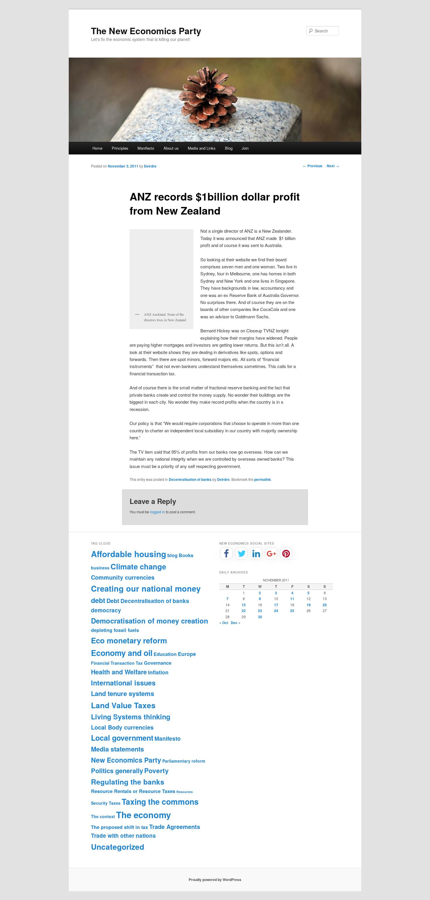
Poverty (156, 770)
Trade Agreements (174, 827)
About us (171, 148)
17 (276, 604)
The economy (143, 815)
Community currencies (122, 577)
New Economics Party (126, 760)
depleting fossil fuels (115, 630)
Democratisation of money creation (149, 621)
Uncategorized (117, 846)
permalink (262, 479)
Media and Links (202, 148)
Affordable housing (128, 554)
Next (333, 165)
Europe (187, 653)
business (100, 568)
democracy (106, 610)
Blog (229, 148)
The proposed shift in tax (119, 827)
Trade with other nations (123, 835)
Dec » (235, 622)
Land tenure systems (122, 693)
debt (98, 600)
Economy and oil (121, 652)
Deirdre (150, 166)
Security (99, 803)
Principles (120, 148)
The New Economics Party (146, 30)
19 (309, 604)
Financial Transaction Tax (117, 663)
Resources (184, 792)
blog (172, 555)
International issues (123, 682)
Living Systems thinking (130, 716)
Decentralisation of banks (190, 479)
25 (292, 610)
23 (260, 610)
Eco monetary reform (129, 640)
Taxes (115, 803)
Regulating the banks (127, 782)
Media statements (117, 749)
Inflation (158, 672)
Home (97, 148)
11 (292, 598)
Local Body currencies (122, 727)
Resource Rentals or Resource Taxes (133, 791)
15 (244, 604)
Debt (112, 601)
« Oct (223, 622)
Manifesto (145, 148)
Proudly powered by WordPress (215, 879)
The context (103, 816)
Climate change (138, 566)
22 (244, 610)
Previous (312, 165)
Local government (122, 738)
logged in (157, 511)
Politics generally (117, 770)
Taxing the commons (160, 801)
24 (276, 610)
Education (165, 654)
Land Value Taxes (123, 705)
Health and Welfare (119, 671)
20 (325, 604)
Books (186, 555)
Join (245, 148)
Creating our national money (146, 588)
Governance (157, 662)
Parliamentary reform (183, 761)
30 (260, 616)
